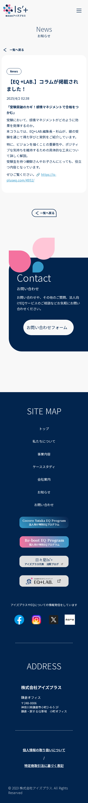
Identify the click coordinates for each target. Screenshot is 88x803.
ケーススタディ (44, 466)
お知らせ (44, 492)
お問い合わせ (44, 504)
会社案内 (44, 479)
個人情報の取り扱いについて (44, 750)
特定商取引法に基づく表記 (44, 765)
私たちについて (44, 441)
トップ (44, 428)
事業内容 (44, 454)
